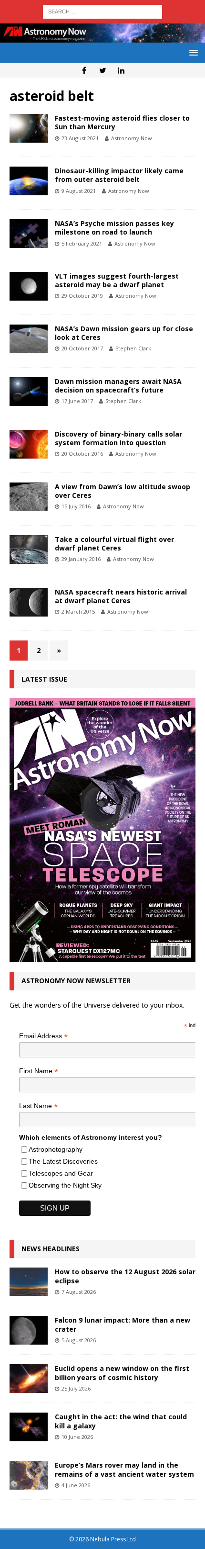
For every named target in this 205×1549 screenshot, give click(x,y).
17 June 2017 (77, 400)
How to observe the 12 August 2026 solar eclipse (125, 1276)
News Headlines (50, 1248)
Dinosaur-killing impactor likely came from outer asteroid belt (119, 175)
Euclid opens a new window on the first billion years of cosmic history (122, 1372)
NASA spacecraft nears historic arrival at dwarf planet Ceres (121, 596)
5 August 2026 (79, 1340)
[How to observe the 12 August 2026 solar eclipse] (29, 1282)
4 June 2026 (76, 1485)
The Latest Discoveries (63, 1161)
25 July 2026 (76, 1388)
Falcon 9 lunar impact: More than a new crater (122, 1324)
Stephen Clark (133, 348)
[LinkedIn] (121, 70)
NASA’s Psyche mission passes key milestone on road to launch (114, 227)
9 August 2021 (79, 190)
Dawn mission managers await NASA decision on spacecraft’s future (118, 385)
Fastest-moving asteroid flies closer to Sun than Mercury (122, 122)
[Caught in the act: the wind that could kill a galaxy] (29, 1427)
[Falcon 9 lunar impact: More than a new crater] (29, 1330)
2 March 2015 (78, 611)
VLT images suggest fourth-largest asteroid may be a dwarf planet (117, 280)
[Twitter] (102, 70)
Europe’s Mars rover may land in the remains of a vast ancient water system (124, 1469)
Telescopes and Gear (61, 1173)
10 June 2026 (77, 1436)
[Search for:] (102, 10)
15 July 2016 (76, 506)
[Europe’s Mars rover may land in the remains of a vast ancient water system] (29, 1475)
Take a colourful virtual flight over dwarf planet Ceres (114, 543)
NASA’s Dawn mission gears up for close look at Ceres (124, 333)
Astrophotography (55, 1149)
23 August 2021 (80, 138)
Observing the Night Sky (65, 1185)
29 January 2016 (81, 558)
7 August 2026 (79, 1291)
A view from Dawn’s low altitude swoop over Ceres (122, 491)
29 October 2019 (82, 295)
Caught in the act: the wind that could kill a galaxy (121, 1421)
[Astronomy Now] (102, 36)
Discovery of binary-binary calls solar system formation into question (118, 438)
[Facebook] (84, 70)
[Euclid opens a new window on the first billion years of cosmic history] (29, 1378)
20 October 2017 (82, 348)
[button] (192, 52)
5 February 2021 (82, 243)
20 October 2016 (82, 453)
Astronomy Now (131, 138)
